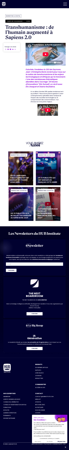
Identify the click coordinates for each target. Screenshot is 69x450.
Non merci (38, 441)
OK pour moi (61, 441)
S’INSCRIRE (35, 313)
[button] (65, 4)
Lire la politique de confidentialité (42, 436)
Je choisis (50, 441)
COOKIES (37, 412)
